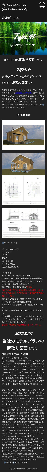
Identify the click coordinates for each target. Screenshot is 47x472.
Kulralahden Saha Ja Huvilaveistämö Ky (15, 7)
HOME (6, 18)
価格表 (8, 462)
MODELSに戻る (10, 242)
